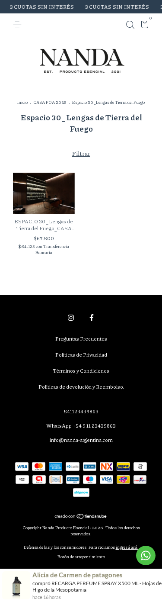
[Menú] (19, 25)
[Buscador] (130, 25)
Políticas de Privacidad (81, 354)
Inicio (22, 102)
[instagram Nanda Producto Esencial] (70, 317)
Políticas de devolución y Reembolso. (81, 386)
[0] (143, 26)
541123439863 (81, 411)
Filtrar (81, 153)
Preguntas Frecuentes (81, 338)
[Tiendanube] (81, 516)
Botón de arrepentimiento (81, 557)
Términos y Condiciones (81, 370)
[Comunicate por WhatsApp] (146, 555)
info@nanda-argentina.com (81, 440)
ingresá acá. (127, 547)
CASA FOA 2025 (50, 102)
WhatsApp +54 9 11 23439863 (81, 425)
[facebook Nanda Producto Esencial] (91, 317)
